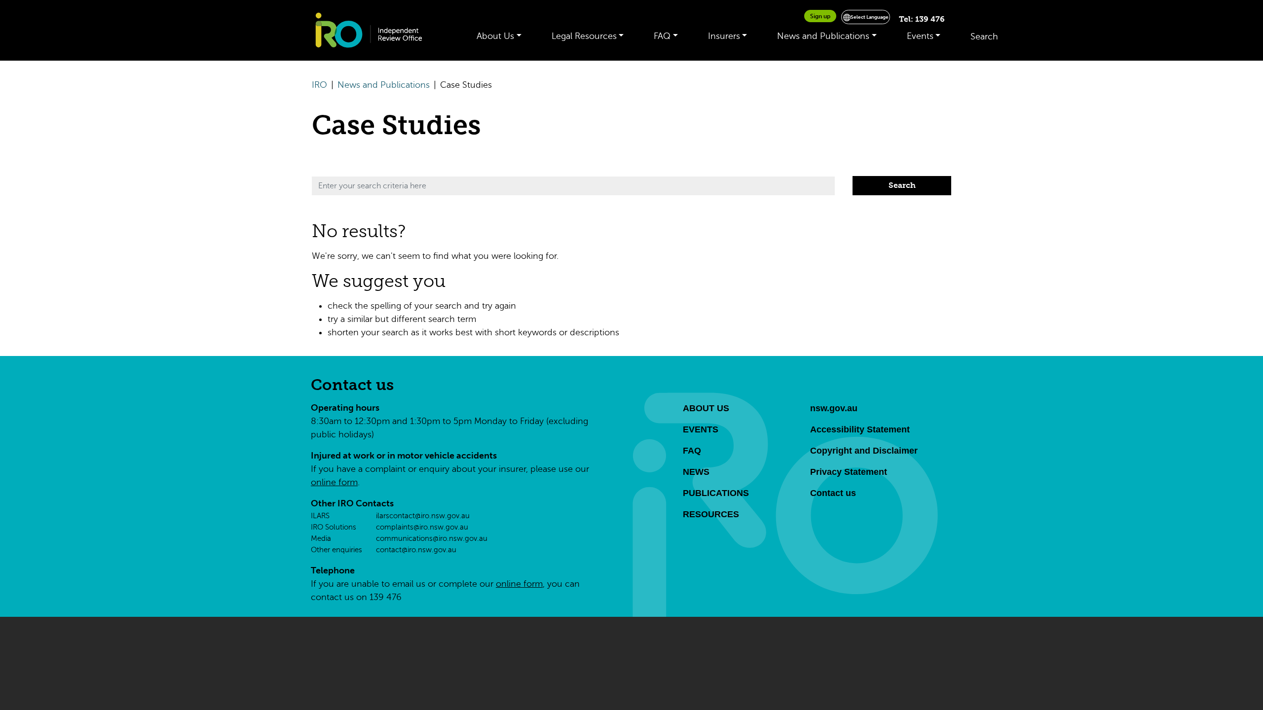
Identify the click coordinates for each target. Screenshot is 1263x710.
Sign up (820, 16)
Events (920, 36)
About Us (495, 36)
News (696, 472)
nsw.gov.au (833, 408)
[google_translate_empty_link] (891, 19)
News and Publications (823, 36)
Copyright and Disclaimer (864, 451)
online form (334, 482)
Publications (716, 493)
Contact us (352, 384)
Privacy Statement (848, 472)
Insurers (724, 36)
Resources (711, 514)
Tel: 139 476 (922, 19)
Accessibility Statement (860, 429)
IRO (319, 85)
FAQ (662, 36)
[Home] (373, 30)
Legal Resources (584, 36)
